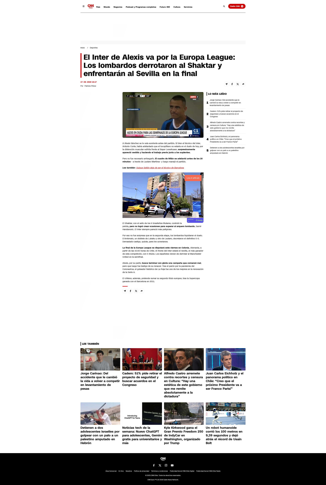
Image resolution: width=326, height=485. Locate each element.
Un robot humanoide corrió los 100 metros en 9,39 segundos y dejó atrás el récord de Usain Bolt (224, 435)
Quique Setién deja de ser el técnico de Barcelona (160, 167)
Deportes (94, 47)
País (98, 7)
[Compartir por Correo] (226, 84)
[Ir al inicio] (91, 6)
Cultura (176, 7)
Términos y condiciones (159, 471)
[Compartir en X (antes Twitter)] (237, 84)
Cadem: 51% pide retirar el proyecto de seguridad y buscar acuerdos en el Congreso (226, 114)
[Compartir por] (243, 84)
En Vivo (121, 471)
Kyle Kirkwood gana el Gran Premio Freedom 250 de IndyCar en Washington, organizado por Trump (183, 435)
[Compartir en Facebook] (232, 84)
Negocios (118, 7)
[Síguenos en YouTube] (172, 465)
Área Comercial (111, 471)
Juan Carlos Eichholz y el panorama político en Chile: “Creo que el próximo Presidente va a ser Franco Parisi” (226, 139)
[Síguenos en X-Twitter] (160, 465)
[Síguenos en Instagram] (166, 465)
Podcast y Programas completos (141, 7)
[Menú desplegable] (83, 6)
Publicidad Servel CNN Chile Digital (182, 471)
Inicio (82, 47)
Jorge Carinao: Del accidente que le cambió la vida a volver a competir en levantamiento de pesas (225, 103)
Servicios (188, 7)
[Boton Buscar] (224, 6)
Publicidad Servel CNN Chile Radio (208, 471)
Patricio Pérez (90, 86)
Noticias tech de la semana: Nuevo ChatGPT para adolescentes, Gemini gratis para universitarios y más (142, 435)
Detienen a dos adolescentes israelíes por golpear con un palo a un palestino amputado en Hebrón (227, 150)
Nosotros (129, 471)
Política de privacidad (141, 471)
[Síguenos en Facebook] (154, 465)
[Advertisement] (99, 238)
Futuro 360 (165, 7)
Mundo (107, 7)
